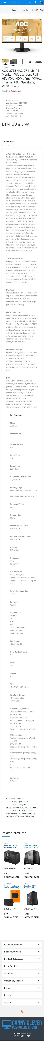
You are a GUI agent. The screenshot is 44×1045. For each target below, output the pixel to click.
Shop (14, 10)
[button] (40, 18)
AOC (21, 807)
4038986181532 (12, 807)
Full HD (30, 810)
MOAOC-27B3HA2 (29, 813)
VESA (17, 816)
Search (30, 2)
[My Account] (35, 2)
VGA (22, 816)
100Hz (19, 805)
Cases (6, 843)
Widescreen (29, 816)
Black (24, 810)
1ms (24, 805)
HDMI (8, 813)
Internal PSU (16, 813)
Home (4, 10)
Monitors (26, 10)
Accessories (8, 884)
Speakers (10, 816)
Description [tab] (8, 141)
